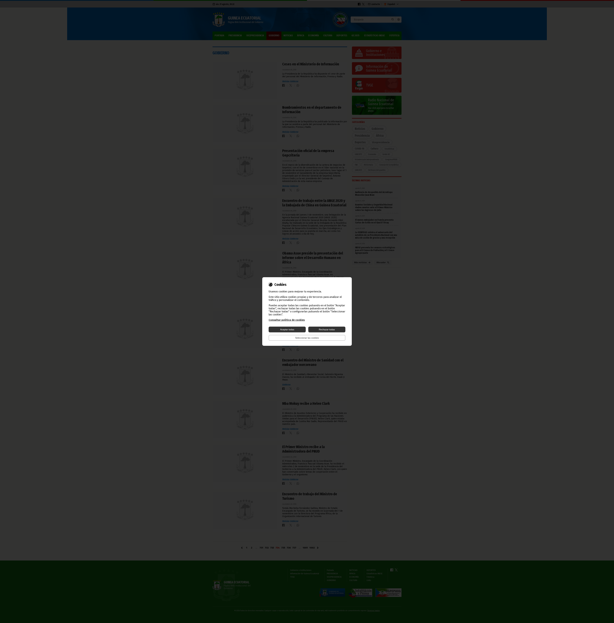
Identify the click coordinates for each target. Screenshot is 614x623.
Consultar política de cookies (287, 319)
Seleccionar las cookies (307, 338)
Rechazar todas (327, 329)
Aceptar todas (287, 329)
